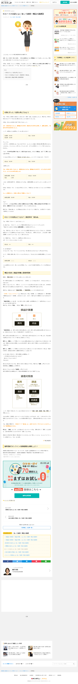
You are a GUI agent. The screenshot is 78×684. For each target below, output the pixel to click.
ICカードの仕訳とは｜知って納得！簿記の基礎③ (23, 14)
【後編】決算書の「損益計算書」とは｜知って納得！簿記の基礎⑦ (21, 536)
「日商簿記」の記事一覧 (72, 97)
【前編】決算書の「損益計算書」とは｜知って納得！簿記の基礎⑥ (21, 539)
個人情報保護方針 (23, 675)
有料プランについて (44, 2)
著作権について (52, 675)
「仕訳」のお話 (31, 116)
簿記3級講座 (48, 440)
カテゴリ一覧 (19, 663)
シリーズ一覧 (29, 663)
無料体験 (65, 2)
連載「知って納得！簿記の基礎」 (11, 58)
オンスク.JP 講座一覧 (9, 500)
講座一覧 (28, 2)
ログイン (55, 2)
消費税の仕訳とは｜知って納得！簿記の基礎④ (16, 546)
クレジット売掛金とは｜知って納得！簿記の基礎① (17, 555)
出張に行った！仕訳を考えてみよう (13, 72)
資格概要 (57, 113)
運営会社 (16, 675)
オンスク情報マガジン (8, 663)
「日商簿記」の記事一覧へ (26, 527)
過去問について (71, 116)
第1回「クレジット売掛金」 (14, 63)
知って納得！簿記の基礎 (15, 17)
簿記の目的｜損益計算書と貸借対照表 (14, 77)
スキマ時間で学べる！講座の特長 (65, 108)
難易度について (59, 116)
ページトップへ (74, 680)
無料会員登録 (27, 495)
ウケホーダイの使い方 (20, 2)
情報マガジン (35, 2)
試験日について (71, 113)
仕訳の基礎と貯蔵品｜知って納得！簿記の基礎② (17, 552)
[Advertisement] (27, 96)
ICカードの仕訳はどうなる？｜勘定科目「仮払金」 (17, 75)
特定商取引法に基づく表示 (41, 675)
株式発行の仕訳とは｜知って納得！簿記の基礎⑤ (17, 543)
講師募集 (59, 675)
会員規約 (31, 675)
